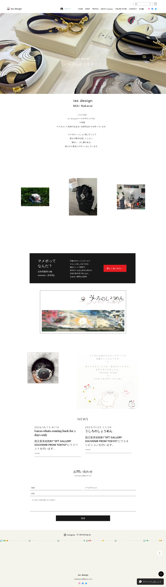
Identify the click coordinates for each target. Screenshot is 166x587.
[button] (155, 4)
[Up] (161, 574)
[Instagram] (149, 9)
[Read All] (37, 453)
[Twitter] (156, 9)
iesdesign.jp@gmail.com (83, 476)
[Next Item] (159, 553)
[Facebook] (152, 9)
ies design (83, 575)
